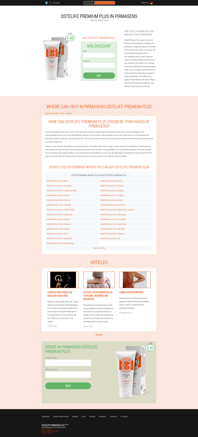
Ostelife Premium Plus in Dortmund (112, 205)
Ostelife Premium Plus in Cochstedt (59, 205)
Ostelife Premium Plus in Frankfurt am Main (62, 190)
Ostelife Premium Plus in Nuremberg (113, 219)
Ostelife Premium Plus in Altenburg (112, 233)
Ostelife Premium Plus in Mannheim (112, 229)
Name (84, 51)
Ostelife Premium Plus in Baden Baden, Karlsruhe (117, 209)
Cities (83, 416)
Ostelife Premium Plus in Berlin (57, 181)
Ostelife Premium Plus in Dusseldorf (59, 185)
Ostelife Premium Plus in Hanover (58, 195)
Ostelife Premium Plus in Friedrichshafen (61, 209)
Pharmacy (102, 416)
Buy (99, 75)
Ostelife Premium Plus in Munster (58, 219)
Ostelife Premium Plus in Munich (111, 181)
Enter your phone (51, 369)
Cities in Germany (99, 248)
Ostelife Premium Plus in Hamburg (58, 200)
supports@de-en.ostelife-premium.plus (54, 427)
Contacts (113, 416)
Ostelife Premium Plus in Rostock (58, 229)
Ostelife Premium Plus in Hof (110, 238)
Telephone (86, 61)
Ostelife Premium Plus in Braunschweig (60, 243)
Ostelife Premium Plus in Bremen (111, 200)
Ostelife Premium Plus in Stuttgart (112, 190)
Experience (46, 416)
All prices (124, 416)
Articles (92, 416)
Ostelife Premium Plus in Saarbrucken (113, 224)
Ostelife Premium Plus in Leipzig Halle (59, 214)
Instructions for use (60, 416)
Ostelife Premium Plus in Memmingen (113, 214)
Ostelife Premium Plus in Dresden (111, 185)
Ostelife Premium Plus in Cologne (111, 195)
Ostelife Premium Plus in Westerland (59, 238)
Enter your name (51, 358)
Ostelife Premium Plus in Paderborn (59, 224)
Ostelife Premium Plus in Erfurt (57, 233)
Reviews (75, 416)
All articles (99, 334)
